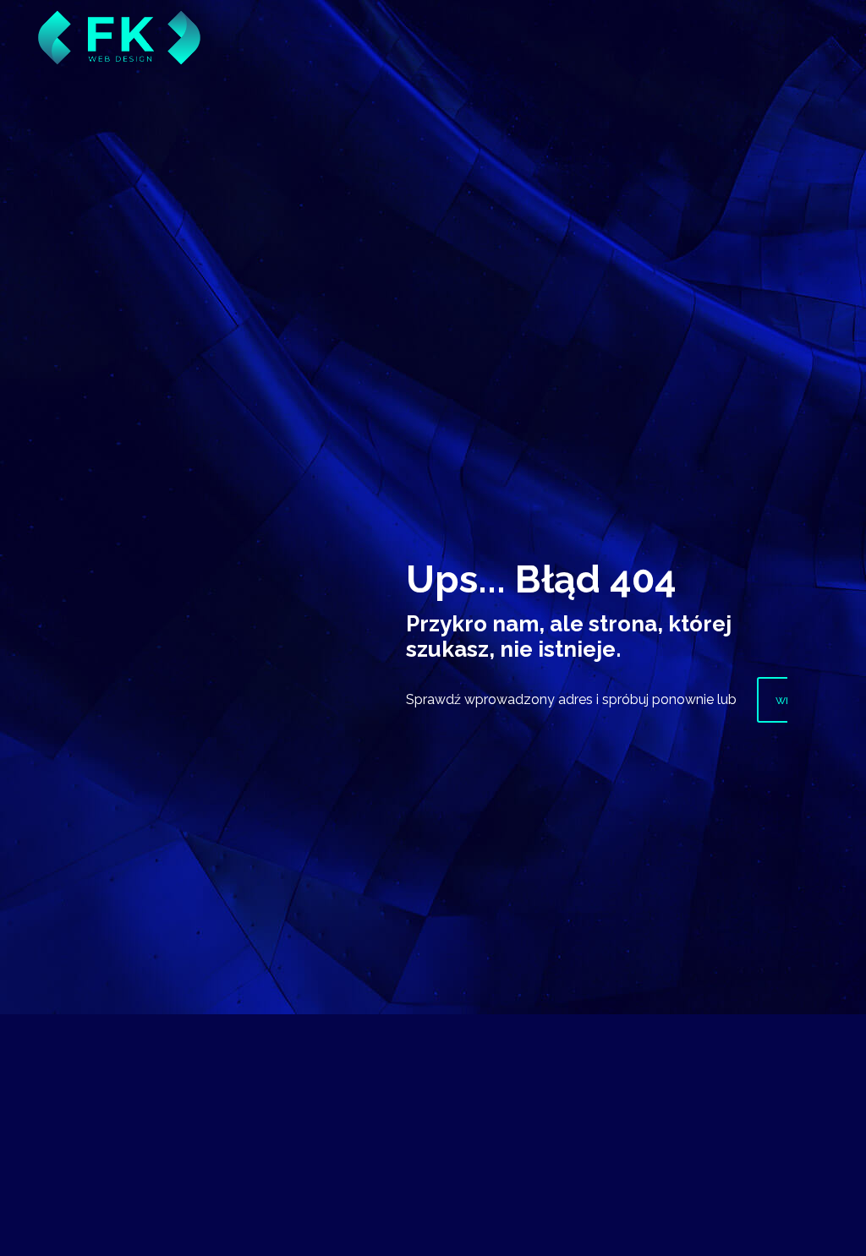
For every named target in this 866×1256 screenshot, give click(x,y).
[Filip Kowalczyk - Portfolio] (119, 25)
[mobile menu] (839, 38)
